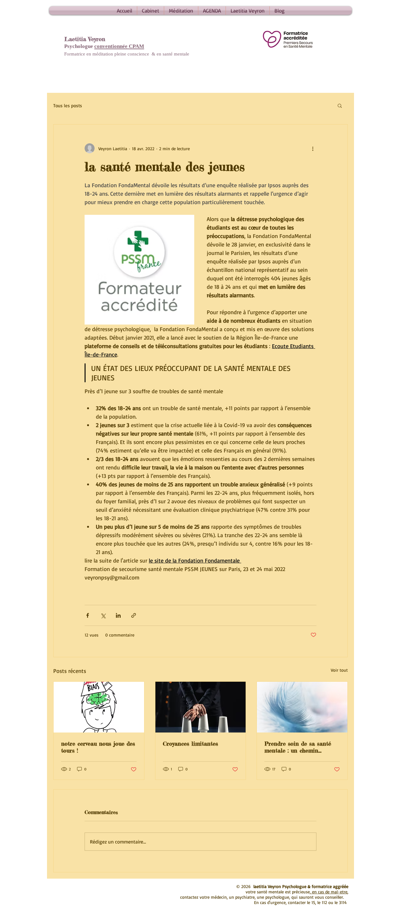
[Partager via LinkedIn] (118, 615)
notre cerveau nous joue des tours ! (98, 747)
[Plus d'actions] (312, 148)
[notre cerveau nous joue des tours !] (99, 707)
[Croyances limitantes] (200, 707)
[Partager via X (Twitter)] (103, 615)
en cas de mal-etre (329, 891)
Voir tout (339, 670)
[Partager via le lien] (134, 615)
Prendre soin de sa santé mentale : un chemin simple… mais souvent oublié (301, 747)
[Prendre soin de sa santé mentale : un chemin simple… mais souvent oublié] (302, 707)
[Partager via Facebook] (88, 615)
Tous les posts (67, 105)
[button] (340, 105)
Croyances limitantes (190, 743)
